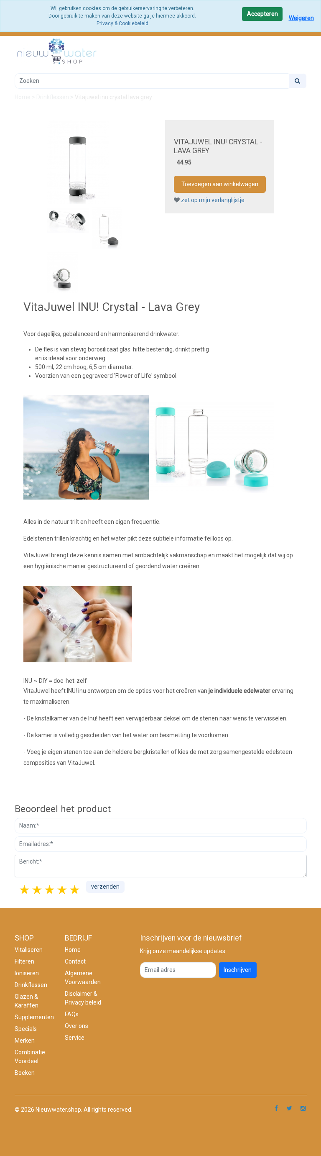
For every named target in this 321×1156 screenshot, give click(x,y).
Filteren (24, 961)
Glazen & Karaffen (26, 1001)
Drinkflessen (53, 97)
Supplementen (34, 1017)
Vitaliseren (29, 949)
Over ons (76, 1026)
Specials (26, 1028)
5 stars (75, 889)
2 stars (37, 889)
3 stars (50, 889)
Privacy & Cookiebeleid (122, 23)
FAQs (72, 1014)
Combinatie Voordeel (30, 1056)
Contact (75, 961)
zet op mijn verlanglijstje (212, 200)
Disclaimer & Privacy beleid (83, 998)
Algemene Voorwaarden (83, 977)
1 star (25, 889)
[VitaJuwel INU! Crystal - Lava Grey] (78, 161)
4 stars (62, 889)
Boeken (25, 1072)
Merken (25, 1040)
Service (74, 1037)
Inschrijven (238, 969)
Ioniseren (27, 973)
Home (23, 97)
